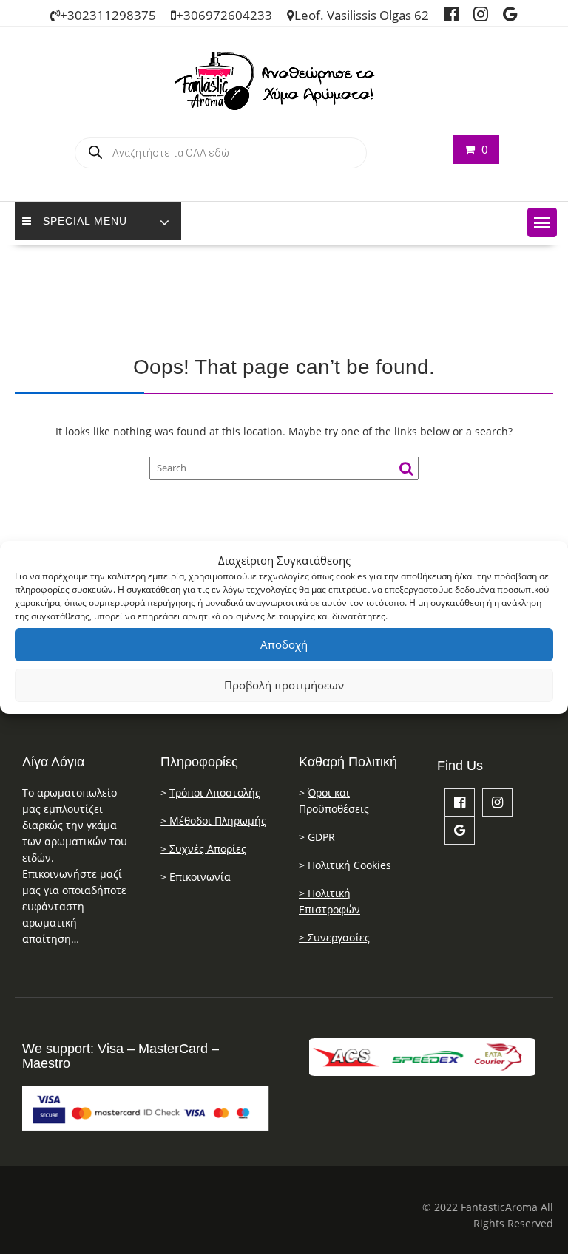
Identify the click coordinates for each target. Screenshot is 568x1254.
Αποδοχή (284, 644)
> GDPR (317, 837)
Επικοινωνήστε (59, 874)
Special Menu (85, 221)
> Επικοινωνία (195, 877)
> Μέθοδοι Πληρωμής (213, 821)
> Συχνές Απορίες (203, 849)
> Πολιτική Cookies (346, 865)
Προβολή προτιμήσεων (284, 685)
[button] (542, 222)
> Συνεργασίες (334, 937)
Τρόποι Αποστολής (214, 793)
